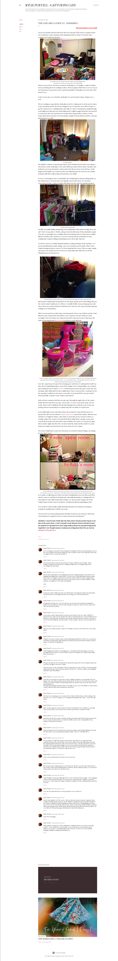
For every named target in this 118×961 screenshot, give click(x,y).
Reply (45, 556)
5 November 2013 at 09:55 (57, 572)
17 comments (51, 882)
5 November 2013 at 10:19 (57, 590)
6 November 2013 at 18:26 (57, 814)
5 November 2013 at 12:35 (57, 626)
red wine (61, 388)
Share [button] (21, 20)
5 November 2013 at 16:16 (57, 693)
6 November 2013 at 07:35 (57, 797)
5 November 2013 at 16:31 (57, 705)
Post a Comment (46, 942)
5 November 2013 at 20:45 (57, 754)
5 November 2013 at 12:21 (57, 600)
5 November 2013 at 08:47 (57, 560)
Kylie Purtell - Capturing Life (50, 5)
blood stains (59, 320)
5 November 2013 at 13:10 (57, 648)
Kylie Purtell (47, 548)
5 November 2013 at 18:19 (57, 727)
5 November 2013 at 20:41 (57, 738)
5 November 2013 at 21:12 (57, 763)
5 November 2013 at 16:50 (57, 715)
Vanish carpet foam (66, 414)
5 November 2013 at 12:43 (57, 636)
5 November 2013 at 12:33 (57, 612)
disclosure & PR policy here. (47, 530)
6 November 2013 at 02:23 (57, 788)
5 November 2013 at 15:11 (57, 660)
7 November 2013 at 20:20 (58, 823)
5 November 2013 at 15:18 (57, 677)
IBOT (20, 27)
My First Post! (51, 879)
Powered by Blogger (60, 952)
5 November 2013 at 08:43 (57, 548)
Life (20, 29)
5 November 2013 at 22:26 (57, 775)
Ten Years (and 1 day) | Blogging (55, 938)
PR (20, 31)
